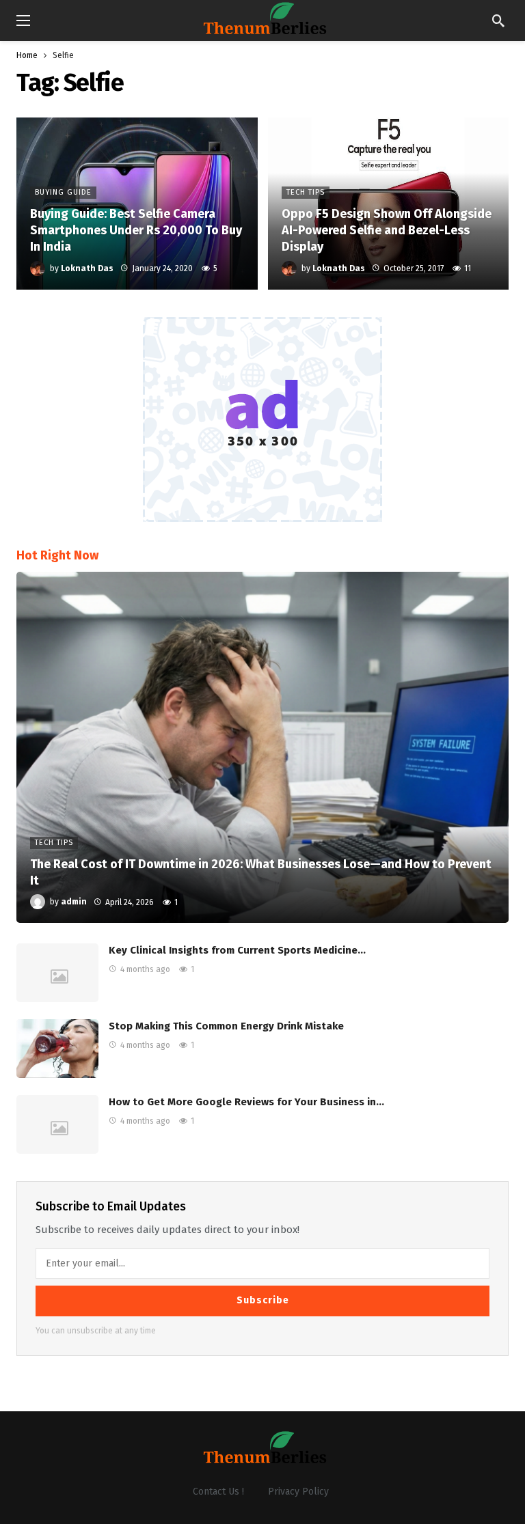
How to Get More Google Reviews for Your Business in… (246, 1102)
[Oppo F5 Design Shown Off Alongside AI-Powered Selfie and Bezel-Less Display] (388, 203)
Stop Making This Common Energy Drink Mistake (226, 1026)
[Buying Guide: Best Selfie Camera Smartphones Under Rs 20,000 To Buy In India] (137, 203)
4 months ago (145, 969)
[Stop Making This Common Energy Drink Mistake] (57, 1048)
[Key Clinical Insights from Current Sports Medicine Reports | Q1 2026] (57, 972)
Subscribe (263, 1300)
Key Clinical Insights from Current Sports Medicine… (237, 950)
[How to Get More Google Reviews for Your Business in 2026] (57, 1124)
